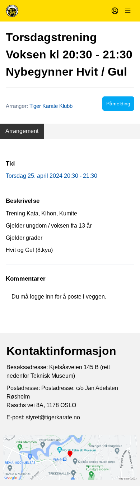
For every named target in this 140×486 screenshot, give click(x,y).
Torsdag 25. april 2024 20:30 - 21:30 (51, 176)
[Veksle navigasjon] (127, 10)
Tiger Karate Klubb (51, 106)
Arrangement (21, 131)
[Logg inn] (114, 10)
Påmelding (118, 103)
